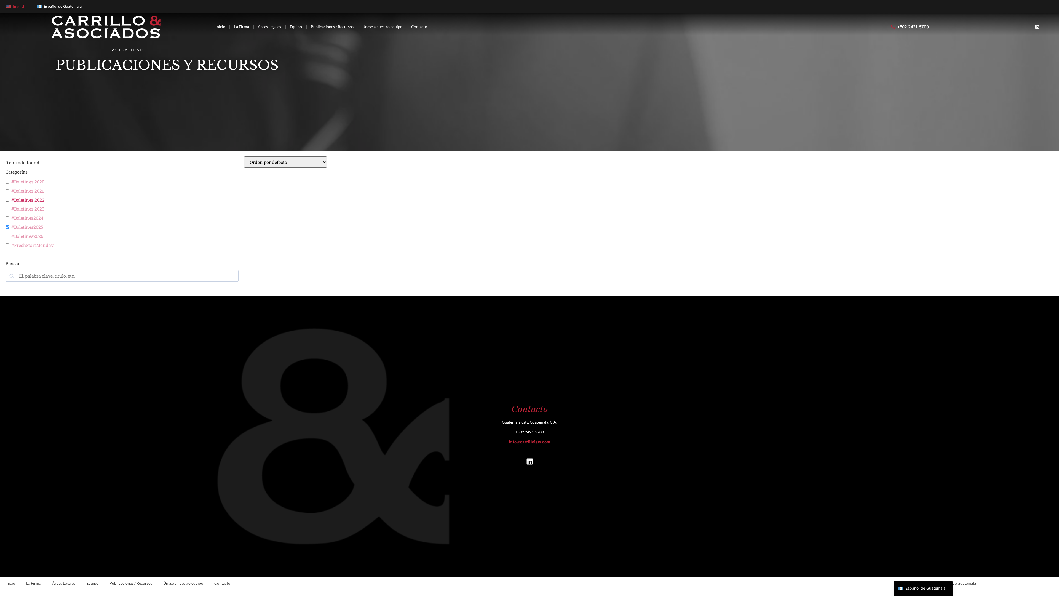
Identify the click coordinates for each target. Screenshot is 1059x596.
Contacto (419, 26)
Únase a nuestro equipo (382, 26)
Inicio (220, 26)
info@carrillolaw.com (529, 442)
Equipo (296, 26)
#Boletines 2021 (27, 191)
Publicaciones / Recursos (332, 26)
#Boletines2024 (27, 218)
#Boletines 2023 (27, 209)
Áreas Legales (269, 26)
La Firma (241, 26)
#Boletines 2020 (27, 182)
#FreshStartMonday (32, 245)
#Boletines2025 (27, 227)
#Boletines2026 (27, 236)
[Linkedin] (1037, 26)
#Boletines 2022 (27, 200)
